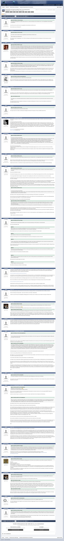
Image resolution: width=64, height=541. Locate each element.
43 (20, 16)
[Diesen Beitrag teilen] (54, 18)
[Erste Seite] (2, 16)
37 (10, 16)
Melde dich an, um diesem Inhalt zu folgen (41, 9)
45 (23, 16)
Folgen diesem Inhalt (50, 9)
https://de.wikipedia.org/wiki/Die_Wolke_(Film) (16, 281)
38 (12, 16)
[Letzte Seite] (28, 16)
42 (18, 16)
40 (15, 16)
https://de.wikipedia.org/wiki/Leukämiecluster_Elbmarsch (18, 273)
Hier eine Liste (12, 129)
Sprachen (2, 539)
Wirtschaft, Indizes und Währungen (19, 10)
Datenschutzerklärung (7, 539)
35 (7, 16)
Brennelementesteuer (44, 452)
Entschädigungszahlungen (14, 453)
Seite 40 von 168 (31, 16)
